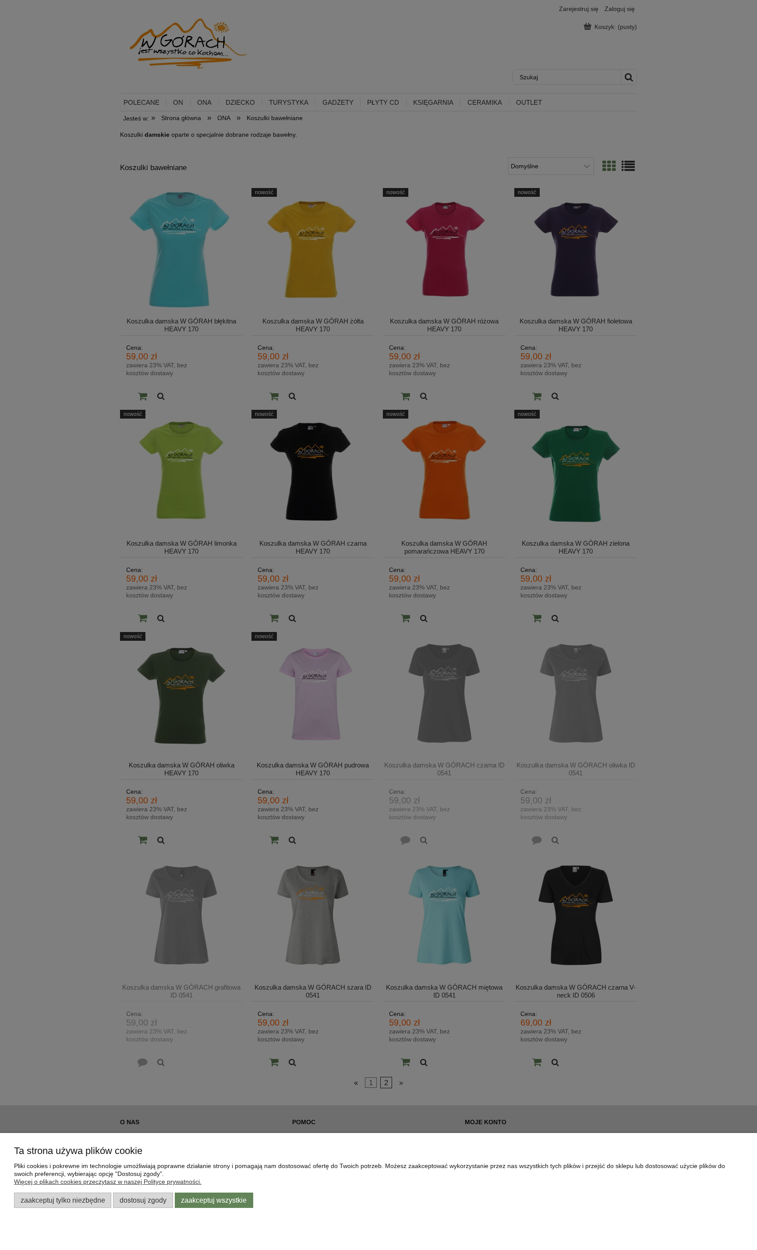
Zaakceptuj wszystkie (214, 1200)
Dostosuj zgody (143, 1200)
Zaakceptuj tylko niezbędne (63, 1200)
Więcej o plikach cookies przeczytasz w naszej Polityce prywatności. (108, 1181)
